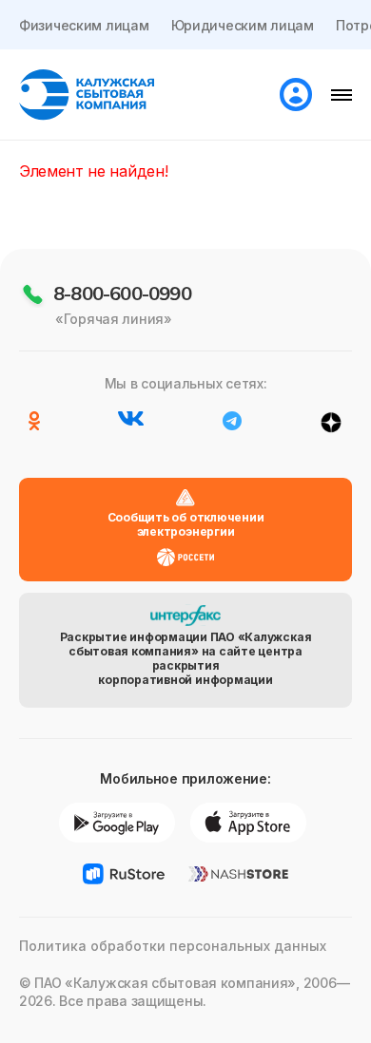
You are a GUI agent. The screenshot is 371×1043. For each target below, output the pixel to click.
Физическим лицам (84, 25)
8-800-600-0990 (122, 293)
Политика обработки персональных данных (172, 946)
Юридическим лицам (242, 25)
